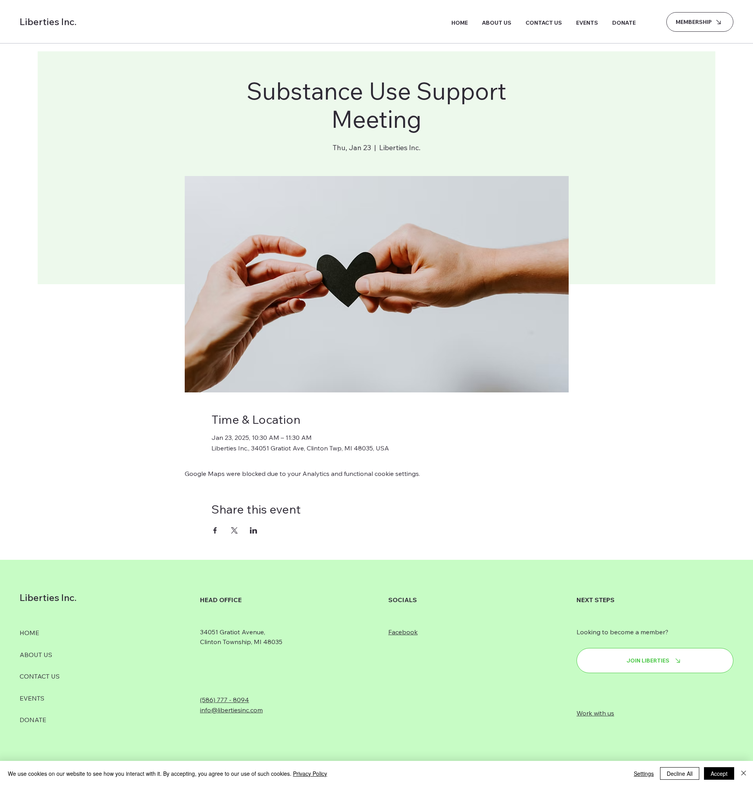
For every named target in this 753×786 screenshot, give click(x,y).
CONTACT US (40, 676)
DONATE (33, 720)
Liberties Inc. (48, 21)
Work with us (595, 713)
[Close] (743, 773)
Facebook (403, 632)
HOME (29, 633)
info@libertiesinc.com (231, 710)
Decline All (680, 773)
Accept (719, 773)
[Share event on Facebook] (215, 530)
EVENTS (32, 698)
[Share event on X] (234, 530)
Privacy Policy (310, 773)
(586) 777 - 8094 (224, 700)
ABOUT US (36, 655)
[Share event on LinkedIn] (253, 530)
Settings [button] (644, 773)
